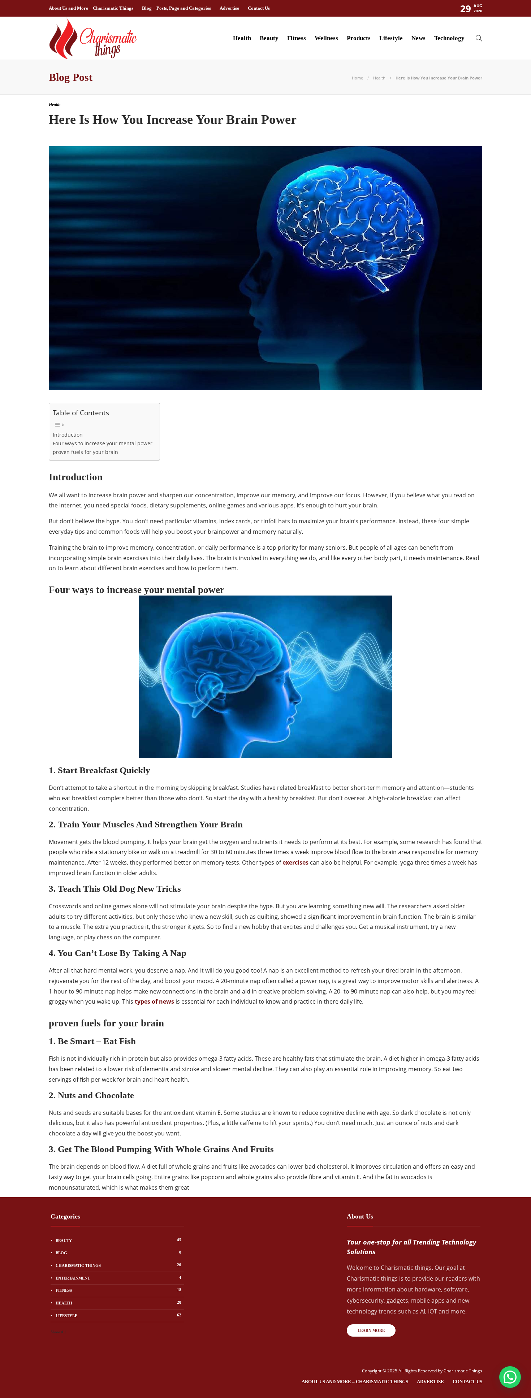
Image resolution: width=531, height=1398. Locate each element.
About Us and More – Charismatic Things (91, 8)
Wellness (326, 38)
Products (359, 38)
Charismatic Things (118, 1265)
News (418, 38)
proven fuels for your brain (85, 452)
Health (242, 38)
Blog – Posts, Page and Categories (176, 8)
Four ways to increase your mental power (102, 443)
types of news (154, 1001)
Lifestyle (391, 38)
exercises (295, 862)
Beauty (269, 38)
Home (357, 78)
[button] (510, 1377)
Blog (118, 1252)
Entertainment (118, 1277)
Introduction (68, 434)
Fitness (296, 38)
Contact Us (259, 8)
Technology (449, 38)
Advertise (229, 8)
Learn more (371, 1330)
